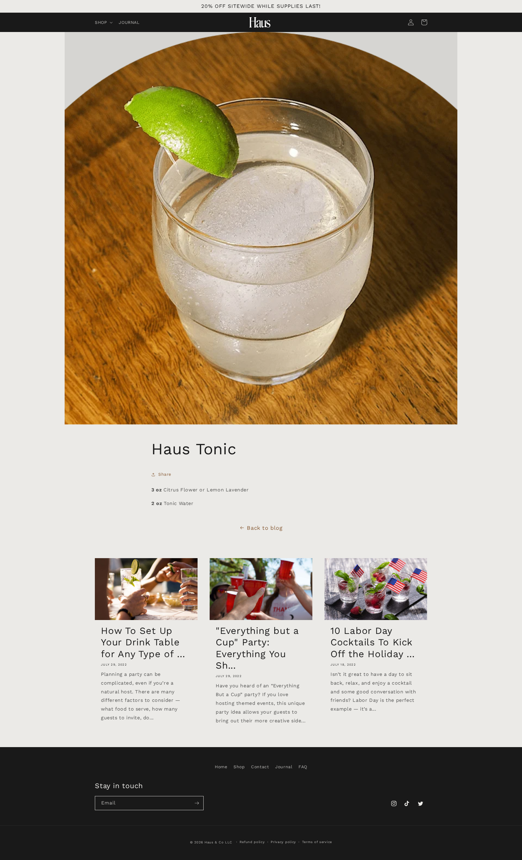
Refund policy (252, 842)
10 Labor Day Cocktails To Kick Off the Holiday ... (372, 642)
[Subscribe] (196, 803)
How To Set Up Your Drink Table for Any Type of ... (143, 642)
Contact (260, 766)
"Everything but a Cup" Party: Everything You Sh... (257, 648)
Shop (239, 766)
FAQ (302, 766)
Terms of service (317, 842)
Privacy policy (283, 842)
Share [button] (164, 474)
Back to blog (264, 528)
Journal (283, 766)
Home (221, 766)
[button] (103, 22)
